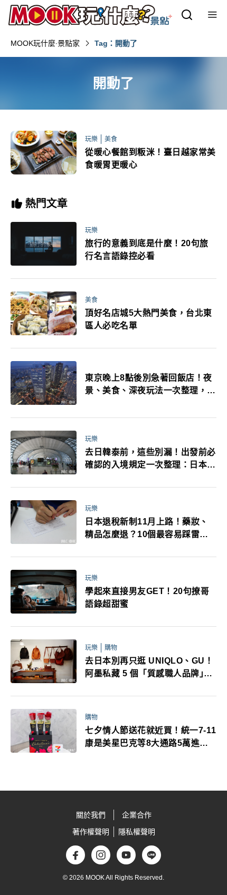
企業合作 (137, 815)
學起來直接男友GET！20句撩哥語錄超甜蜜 (147, 597)
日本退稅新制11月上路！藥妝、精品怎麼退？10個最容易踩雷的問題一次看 (147, 529)
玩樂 (91, 139)
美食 (111, 139)
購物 (111, 647)
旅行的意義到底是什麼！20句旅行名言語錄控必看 (147, 249)
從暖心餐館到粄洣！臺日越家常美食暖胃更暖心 (150, 158)
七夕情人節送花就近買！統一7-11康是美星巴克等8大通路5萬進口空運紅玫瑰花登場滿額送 (150, 738)
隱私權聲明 (136, 832)
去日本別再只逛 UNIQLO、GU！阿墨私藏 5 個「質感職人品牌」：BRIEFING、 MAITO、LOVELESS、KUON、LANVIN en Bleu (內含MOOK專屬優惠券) (149, 668)
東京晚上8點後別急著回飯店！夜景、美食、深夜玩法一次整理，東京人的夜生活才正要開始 (150, 385)
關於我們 (91, 815)
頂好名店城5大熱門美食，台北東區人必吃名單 (148, 319)
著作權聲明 (90, 832)
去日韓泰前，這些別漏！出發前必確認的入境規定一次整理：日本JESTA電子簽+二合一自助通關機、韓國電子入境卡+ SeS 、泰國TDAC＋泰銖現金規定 (150, 459)
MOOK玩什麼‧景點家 (45, 43)
